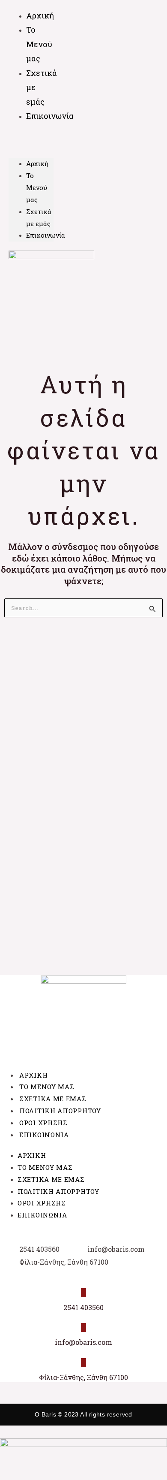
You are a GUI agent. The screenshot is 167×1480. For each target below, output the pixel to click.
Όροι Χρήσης (43, 1122)
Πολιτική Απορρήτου (60, 1110)
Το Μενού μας (39, 43)
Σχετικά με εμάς (41, 87)
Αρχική (37, 163)
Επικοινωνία (50, 116)
